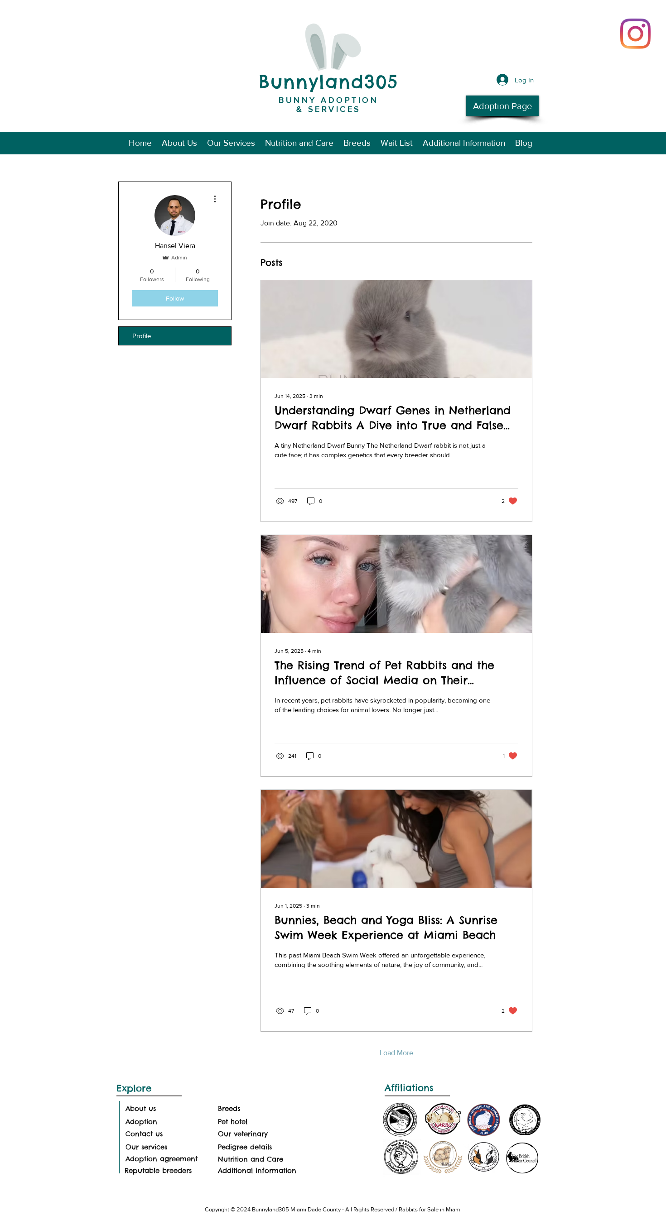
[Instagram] (635, 34)
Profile (141, 336)
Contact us (144, 1133)
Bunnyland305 (328, 81)
